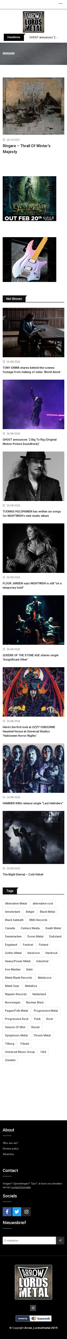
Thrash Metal (42, 1035)
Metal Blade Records (18, 977)
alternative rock (43, 903)
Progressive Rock (16, 1019)
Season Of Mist (15, 1027)
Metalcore (44, 977)
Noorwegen (12, 1002)
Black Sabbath (14, 920)
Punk (37, 1019)
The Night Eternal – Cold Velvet (23, 874)
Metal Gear (12, 986)
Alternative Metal (16, 903)
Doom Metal (35, 936)
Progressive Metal (46, 1010)
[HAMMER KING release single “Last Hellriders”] (33, 768)
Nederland (39, 994)
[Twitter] (16, 1211)
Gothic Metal (13, 953)
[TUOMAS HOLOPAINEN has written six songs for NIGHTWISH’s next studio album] (33, 477)
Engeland (11, 944)
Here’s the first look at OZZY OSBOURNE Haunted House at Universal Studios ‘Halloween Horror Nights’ (29, 731)
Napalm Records (16, 994)
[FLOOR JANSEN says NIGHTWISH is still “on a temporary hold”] (33, 548)
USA (43, 1052)
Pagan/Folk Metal (16, 1010)
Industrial (42, 961)
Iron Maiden (13, 969)
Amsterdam (12, 911)
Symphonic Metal (16, 1035)
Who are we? (10, 1143)
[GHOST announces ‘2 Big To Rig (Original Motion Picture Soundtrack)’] (33, 405)
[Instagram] (26, 1211)
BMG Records (38, 920)
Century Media (30, 928)
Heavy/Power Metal (18, 961)
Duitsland (55, 936)
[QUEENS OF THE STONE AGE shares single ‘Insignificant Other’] (33, 620)
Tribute (24, 1043)
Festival (28, 944)
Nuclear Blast (35, 1002)
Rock (49, 1019)
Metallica (31, 986)
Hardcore (33, 953)
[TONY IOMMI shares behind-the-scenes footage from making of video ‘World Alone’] (33, 333)
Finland (43, 944)
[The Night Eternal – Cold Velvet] (33, 838)
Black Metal (47, 911)
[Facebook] (7, 1211)
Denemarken (13, 936)
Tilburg (9, 1043)
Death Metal (53, 928)
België (30, 911)
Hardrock (51, 953)
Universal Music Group (20, 1052)
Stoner (35, 1027)
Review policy (11, 1148)
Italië (29, 969)
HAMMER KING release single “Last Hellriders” (33, 803)
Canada (10, 928)
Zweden (10, 1060)
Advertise (8, 1154)
